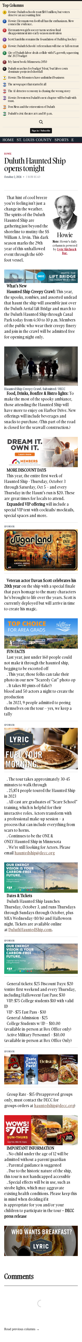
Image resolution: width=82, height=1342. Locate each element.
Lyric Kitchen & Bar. (66, 251)
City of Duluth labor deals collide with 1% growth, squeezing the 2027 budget (43, 54)
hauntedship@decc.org (35, 853)
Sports (62, 140)
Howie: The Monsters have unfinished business (36, 77)
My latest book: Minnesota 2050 (27, 61)
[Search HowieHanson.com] (41, 122)
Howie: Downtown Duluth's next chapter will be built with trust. (42, 99)
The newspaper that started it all (27, 84)
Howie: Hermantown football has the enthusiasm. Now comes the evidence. (41, 22)
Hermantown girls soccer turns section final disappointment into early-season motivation (35, 31)
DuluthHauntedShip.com (30, 929)
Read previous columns (22, 1329)
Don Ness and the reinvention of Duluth (31, 106)
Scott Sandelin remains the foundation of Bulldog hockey (42, 39)
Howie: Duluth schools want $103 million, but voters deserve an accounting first (39, 13)
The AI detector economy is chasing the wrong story (39, 91)
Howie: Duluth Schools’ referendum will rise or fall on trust (43, 46)
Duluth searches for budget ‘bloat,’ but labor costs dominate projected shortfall (38, 70)
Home (8, 140)
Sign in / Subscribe (41, 130)
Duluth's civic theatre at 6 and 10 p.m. (30, 113)
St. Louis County (34, 140)
